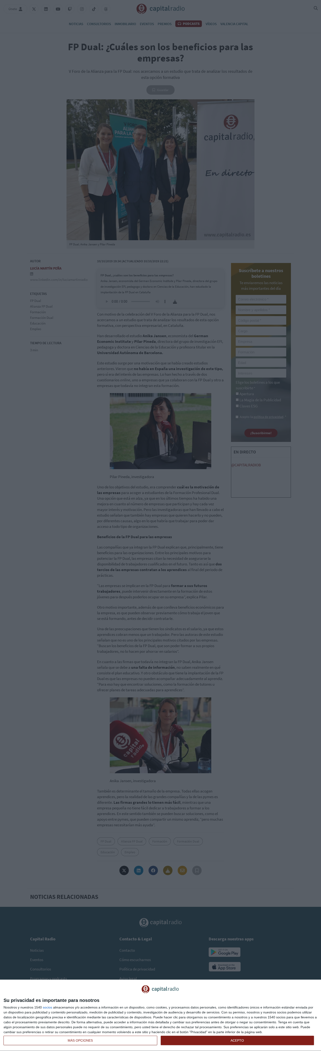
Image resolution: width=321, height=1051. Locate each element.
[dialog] (160, 1015)
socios (47, 1007)
